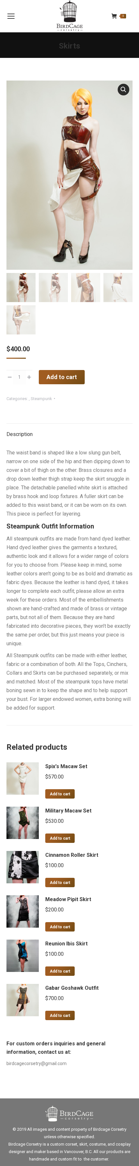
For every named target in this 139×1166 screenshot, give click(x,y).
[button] (123, 89)
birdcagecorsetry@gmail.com (36, 1063)
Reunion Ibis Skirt (66, 944)
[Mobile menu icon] (11, 16)
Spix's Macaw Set (66, 766)
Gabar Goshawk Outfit (72, 988)
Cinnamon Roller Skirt (71, 855)
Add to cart (62, 377)
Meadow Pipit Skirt (68, 899)
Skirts (69, 45)
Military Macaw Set (68, 811)
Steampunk (41, 398)
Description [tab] (19, 434)
